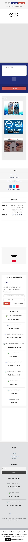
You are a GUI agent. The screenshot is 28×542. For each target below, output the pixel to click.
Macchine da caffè (14, 177)
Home (11, 174)
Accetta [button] (8, 539)
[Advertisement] (14, 424)
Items (15, 174)
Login (6, 283)
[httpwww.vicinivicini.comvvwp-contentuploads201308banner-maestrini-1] (13, 116)
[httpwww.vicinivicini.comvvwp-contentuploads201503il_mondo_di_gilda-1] (4, 158)
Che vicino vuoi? (15, 456)
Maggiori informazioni (17, 539)
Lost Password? (19, 304)
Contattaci (14, 458)
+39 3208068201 (17, 214)
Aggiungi (21, 3)
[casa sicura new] (13, 153)
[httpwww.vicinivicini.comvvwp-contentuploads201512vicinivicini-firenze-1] (13, 135)
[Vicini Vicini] (14, 15)
